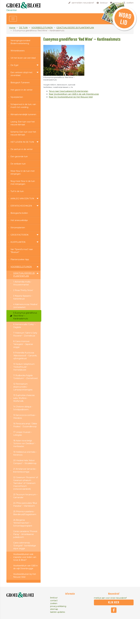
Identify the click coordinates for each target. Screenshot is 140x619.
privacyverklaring (58, 606)
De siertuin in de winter (22, 149)
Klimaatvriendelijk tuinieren (23, 114)
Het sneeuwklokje (19, 220)
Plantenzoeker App (20, 259)
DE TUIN (23, 27)
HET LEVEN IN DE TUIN (22, 142)
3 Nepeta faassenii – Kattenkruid (22, 297)
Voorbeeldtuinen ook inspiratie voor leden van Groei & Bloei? (24, 557)
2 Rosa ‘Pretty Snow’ (23, 290)
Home (12, 27)
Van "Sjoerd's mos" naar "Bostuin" (22, 250)
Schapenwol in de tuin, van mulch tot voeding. (23, 105)
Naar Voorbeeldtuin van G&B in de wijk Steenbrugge (74, 94)
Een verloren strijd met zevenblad (21, 74)
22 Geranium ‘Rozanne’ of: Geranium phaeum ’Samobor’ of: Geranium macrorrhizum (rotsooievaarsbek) (25, 483)
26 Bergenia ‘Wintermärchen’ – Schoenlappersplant (22, 523)
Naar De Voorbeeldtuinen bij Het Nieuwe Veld (71, 97)
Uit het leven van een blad (23, 58)
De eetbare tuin (18, 164)
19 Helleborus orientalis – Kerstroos (25, 453)
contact (54, 600)
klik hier (113, 602)
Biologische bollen (19, 213)
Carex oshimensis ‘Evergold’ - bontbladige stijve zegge (24, 546)
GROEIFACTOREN (19, 235)
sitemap (54, 609)
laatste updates (57, 612)
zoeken (53, 603)
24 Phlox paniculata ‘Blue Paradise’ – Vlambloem (25, 504)
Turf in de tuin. (17, 191)
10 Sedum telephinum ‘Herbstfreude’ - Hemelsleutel (24, 367)
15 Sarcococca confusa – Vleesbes (24, 416)
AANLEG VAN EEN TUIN (22, 198)
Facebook (113, 610)
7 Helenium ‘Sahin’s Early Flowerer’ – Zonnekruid (25, 334)
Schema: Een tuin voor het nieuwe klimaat (23, 133)
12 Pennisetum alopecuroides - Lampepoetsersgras (22, 387)
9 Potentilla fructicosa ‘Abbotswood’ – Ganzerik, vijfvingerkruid (25, 355)
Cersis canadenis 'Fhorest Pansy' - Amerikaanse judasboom (25, 534)
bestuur (54, 597)
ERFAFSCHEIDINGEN (21, 206)
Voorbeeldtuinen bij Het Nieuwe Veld (24, 575)
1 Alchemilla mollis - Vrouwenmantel (22, 283)
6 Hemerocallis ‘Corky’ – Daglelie (24, 325)
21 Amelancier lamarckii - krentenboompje (25, 470)
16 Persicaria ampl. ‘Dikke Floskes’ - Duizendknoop (25, 425)
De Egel (14, 65)
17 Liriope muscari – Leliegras (22, 433)
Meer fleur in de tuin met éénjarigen (23, 172)
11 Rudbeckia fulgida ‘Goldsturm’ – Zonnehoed (25, 377)
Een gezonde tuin (19, 156)
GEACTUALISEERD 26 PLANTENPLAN (75, 27)
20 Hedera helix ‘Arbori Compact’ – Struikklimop (25, 462)
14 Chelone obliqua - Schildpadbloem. (22, 408)
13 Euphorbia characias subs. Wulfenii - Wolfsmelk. (24, 398)
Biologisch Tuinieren (20, 82)
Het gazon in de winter (22, 90)
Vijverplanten (17, 97)
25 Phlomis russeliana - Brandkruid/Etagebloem (24, 513)
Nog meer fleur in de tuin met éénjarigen (23, 182)
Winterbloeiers (17, 50)
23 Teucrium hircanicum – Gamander (25, 496)
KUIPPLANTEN (18, 242)
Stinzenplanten (18, 227)
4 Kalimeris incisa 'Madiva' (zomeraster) (25, 305)
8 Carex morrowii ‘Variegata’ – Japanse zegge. (23, 344)
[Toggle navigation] (13, 18)
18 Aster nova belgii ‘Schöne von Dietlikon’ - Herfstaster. (24, 443)
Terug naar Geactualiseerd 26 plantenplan (68, 91)
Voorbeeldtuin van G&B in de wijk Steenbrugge (25, 567)
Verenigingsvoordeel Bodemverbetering (20, 42)
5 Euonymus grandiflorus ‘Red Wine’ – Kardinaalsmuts (25, 316)
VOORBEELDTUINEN (42, 27)
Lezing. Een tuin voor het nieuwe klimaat (23, 123)
